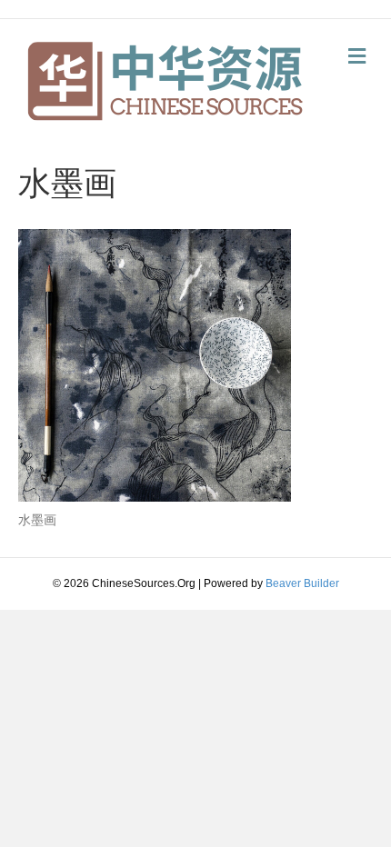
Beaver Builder (302, 583)
